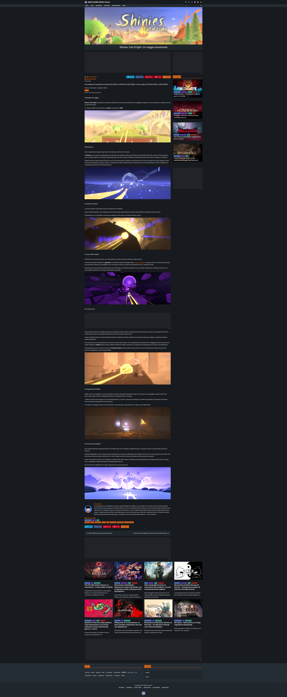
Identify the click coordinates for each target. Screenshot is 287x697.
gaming (98, 672)
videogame (113, 522)
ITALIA (147, 677)
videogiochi (120, 522)
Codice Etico (165, 687)
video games (109, 675)
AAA (146, 583)
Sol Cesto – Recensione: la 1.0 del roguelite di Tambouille (187, 624)
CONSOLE (176, 134)
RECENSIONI (99, 5)
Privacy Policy (138, 687)
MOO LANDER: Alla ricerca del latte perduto (100, 533)
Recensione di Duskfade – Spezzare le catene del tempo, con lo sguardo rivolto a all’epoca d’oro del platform (128, 588)
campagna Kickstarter (140, 262)
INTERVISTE (107, 5)
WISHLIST (103, 620)
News (103, 522)
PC (98, 520)
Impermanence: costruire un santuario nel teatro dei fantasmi (186, 159)
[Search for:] (201, 5)
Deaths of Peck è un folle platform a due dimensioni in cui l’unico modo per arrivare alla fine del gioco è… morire (98, 626)
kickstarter (97, 522)
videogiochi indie (129, 522)
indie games (117, 672)
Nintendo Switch (131, 672)
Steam (94, 675)
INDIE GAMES (88, 520)
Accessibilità (156, 687)
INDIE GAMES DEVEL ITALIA (99, 2)
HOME (87, 5)
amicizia (87, 522)
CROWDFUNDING (116, 5)
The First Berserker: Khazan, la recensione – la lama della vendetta (99, 586)
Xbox (123, 675)
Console (87, 672)
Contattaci (129, 687)
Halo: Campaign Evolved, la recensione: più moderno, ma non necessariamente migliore (157, 587)
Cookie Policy (147, 687)
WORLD (148, 672)
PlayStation (88, 675)
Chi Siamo (121, 687)
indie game (109, 672)
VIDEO (124, 5)
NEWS (92, 5)
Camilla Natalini (92, 76)
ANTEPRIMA (176, 92)
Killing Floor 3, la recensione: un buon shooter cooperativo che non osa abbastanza (128, 625)
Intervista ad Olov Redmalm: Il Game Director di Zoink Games (150, 533)
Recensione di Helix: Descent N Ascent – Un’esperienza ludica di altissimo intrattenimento (187, 587)
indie (92, 522)
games (93, 672)
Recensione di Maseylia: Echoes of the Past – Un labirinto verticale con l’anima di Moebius (158, 625)
